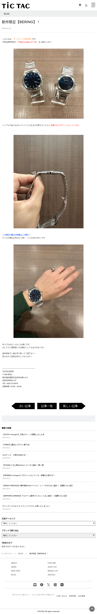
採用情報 (72, 596)
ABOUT (14, 563)
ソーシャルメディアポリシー (43, 595)
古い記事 (25, 406)
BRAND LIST (53, 571)
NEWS (13, 567)
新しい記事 (70, 406)
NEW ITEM (15, 571)
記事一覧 (47, 406)
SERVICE (51, 575)
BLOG (13, 575)
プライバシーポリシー (21, 595)
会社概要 (81, 596)
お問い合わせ (61, 596)
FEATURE (52, 563)
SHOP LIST (52, 567)
